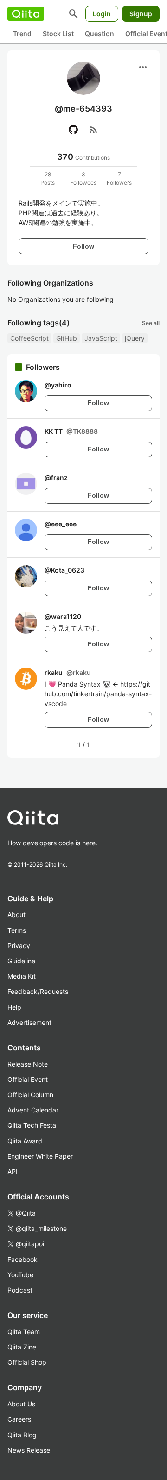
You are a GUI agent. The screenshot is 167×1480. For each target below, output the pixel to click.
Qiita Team (23, 1332)
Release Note (27, 1064)
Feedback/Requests (37, 991)
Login (102, 14)
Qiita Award (24, 1141)
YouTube (20, 1275)
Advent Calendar (32, 1110)
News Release (28, 1450)
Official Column (30, 1095)
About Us (21, 1404)
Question (99, 33)
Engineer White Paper (40, 1156)
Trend (22, 33)
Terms (16, 930)
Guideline (21, 961)
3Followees (83, 178)
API (12, 1171)
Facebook (22, 1259)
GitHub (66, 338)
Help (14, 1007)
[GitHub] (73, 129)
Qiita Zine (21, 1347)
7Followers (119, 178)
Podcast (19, 1290)
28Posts (47, 178)
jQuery (135, 338)
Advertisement (29, 1022)
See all (151, 322)
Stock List (58, 33)
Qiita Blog (22, 1435)
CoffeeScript (29, 338)
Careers (19, 1419)
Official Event (27, 1079)
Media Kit (21, 976)
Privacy (18, 945)
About (16, 914)
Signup (140, 14)
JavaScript (100, 338)
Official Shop (26, 1362)
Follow (83, 246)
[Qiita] (25, 14)
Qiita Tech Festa (31, 1125)
